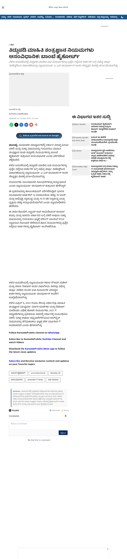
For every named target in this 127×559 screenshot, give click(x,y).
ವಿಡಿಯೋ (91, 17)
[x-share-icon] (16, 126)
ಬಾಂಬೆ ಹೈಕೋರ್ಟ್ (18, 373)
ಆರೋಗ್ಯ (113, 17)
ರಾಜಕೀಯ (17, 17)
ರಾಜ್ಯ (3, 17)
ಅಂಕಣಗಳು (60, 17)
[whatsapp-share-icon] (11, 126)
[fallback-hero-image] (81, 128)
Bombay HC (55, 373)
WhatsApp (53, 333)
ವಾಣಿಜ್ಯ (40, 17)
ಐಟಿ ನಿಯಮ (53, 380)
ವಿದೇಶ (33, 17)
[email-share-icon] (31, 126)
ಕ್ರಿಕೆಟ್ (26, 17)
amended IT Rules (35, 380)
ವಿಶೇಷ (69, 17)
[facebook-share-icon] (21, 126)
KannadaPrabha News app (39, 349)
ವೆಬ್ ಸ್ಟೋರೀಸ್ (80, 17)
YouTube (47, 339)
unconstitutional (38, 373)
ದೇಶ (9, 17)
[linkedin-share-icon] (26, 126)
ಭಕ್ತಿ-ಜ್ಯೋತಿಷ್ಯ (103, 17)
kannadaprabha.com (55, 394)
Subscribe (14, 361)
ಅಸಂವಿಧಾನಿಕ (16, 380)
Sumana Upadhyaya (18, 114)
